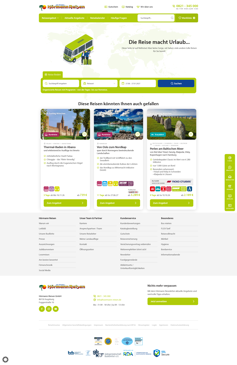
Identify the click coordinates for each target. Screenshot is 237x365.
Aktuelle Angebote (74, 17)
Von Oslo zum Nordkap (111, 147)
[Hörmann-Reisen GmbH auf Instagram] (49, 309)
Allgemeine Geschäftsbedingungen (76, 325)
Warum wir (44, 223)
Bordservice (166, 249)
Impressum (98, 325)
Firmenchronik (45, 265)
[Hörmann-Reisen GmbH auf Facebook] (42, 309)
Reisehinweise (54, 325)
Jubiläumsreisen (46, 249)
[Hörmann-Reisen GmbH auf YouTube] (56, 309)
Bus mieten (166, 223)
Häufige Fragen (119, 17)
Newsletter (230, 180)
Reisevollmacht (168, 233)
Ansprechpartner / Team (91, 228)
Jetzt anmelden (159, 301)
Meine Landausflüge (89, 238)
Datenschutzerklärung (180, 325)
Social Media (44, 270)
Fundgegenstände (128, 259)
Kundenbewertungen (130, 223)
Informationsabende (170, 254)
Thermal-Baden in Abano (60, 147)
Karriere (230, 189)
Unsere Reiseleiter (88, 233)
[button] (5, 359)
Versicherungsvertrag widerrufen (135, 244)
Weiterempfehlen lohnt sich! (133, 249)
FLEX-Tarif (165, 228)
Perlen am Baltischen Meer (167, 148)
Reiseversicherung (128, 238)
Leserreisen (44, 254)
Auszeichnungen (46, 244)
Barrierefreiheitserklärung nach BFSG (120, 325)
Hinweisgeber (143, 325)
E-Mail (230, 161)
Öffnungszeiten (87, 249)
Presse (42, 238)
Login (154, 325)
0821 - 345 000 (103, 296)
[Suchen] (172, 18)
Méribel (164, 238)
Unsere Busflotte (46, 233)
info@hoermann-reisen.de (109, 299)
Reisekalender (97, 17)
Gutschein (230, 208)
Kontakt (83, 244)
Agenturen (163, 325)
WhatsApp (230, 170)
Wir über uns (147, 6)
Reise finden (54, 74)
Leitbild (42, 228)
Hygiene (165, 244)
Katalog (230, 199)
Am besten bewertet (48, 259)
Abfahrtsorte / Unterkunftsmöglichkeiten (132, 266)
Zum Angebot (54, 202)
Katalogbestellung (128, 228)
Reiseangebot (49, 17)
